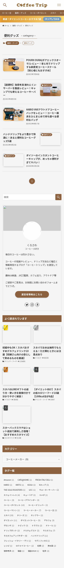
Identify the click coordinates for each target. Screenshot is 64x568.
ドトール (51, 525)
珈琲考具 (9, 550)
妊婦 (40, 545)
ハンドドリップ (39, 535)
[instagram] (32, 305)
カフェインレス (12, 495)
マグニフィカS (42, 540)
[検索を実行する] (58, 197)
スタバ (8, 515)
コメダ (43, 495)
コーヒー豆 (51, 510)
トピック (23, 525)
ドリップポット (12, 530)
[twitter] (27, 305)
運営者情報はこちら (31, 294)
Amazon (9, 479)
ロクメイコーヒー (25, 545)
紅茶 (46, 550)
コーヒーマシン (12, 510)
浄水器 (52, 545)
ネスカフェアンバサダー (15, 535)
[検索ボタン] (5, 5)
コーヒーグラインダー (28, 500)
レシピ (8, 545)
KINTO (20, 484)
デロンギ (9, 525)
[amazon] (37, 305)
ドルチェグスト (31, 530)
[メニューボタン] (59, 5)
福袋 (21, 550)
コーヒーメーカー (32, 510)
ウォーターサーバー (49, 489)
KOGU (31, 484)
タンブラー (37, 515)
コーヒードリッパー (38, 505)
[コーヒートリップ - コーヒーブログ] (32, 5)
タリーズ (22, 515)
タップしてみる (52, 18)
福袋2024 (33, 550)
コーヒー (9, 500)
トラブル (37, 525)
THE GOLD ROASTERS (14, 489)
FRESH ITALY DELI (44, 479)
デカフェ (49, 520)
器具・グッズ (12, 43)
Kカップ (44, 484)
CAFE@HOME (25, 479)
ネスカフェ (49, 530)
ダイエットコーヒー (30, 520)
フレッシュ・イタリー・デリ (17, 540)
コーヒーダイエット (14, 505)
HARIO (8, 484)
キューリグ (29, 495)
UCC (32, 489)
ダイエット (10, 520)
